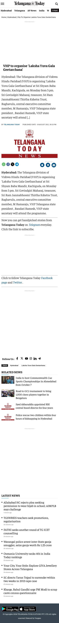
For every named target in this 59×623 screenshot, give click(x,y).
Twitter (17, 282)
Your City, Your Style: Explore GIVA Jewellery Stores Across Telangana (30, 567)
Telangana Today (12, 124)
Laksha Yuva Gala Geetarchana (33, 365)
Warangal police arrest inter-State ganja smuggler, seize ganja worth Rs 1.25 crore (28, 543)
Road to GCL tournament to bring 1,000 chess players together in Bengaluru (33, 394)
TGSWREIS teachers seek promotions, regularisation (26, 519)
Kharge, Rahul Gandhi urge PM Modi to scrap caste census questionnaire (30, 591)
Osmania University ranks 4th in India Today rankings (27, 555)
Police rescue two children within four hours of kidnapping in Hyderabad (36, 416)
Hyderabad (6, 10)
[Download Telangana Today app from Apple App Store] (42, 165)
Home (3, 17)
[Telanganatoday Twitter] (22, 359)
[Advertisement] (29, 321)
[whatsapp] (3, 164)
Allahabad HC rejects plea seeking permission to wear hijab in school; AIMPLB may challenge (30, 505)
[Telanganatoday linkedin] (35, 359)
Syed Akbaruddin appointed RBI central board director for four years (34, 406)
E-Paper (55, 10)
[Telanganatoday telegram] (39, 359)
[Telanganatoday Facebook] (17, 359)
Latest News (10, 495)
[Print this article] (54, 165)
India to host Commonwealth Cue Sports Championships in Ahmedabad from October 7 (36, 381)
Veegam (38, 618)
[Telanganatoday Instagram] (30, 359)
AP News (31, 10)
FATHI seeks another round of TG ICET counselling (27, 531)
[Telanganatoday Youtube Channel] (26, 359)
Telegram (34, 225)
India (41, 10)
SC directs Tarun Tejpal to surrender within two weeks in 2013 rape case (29, 579)
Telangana (19, 10)
